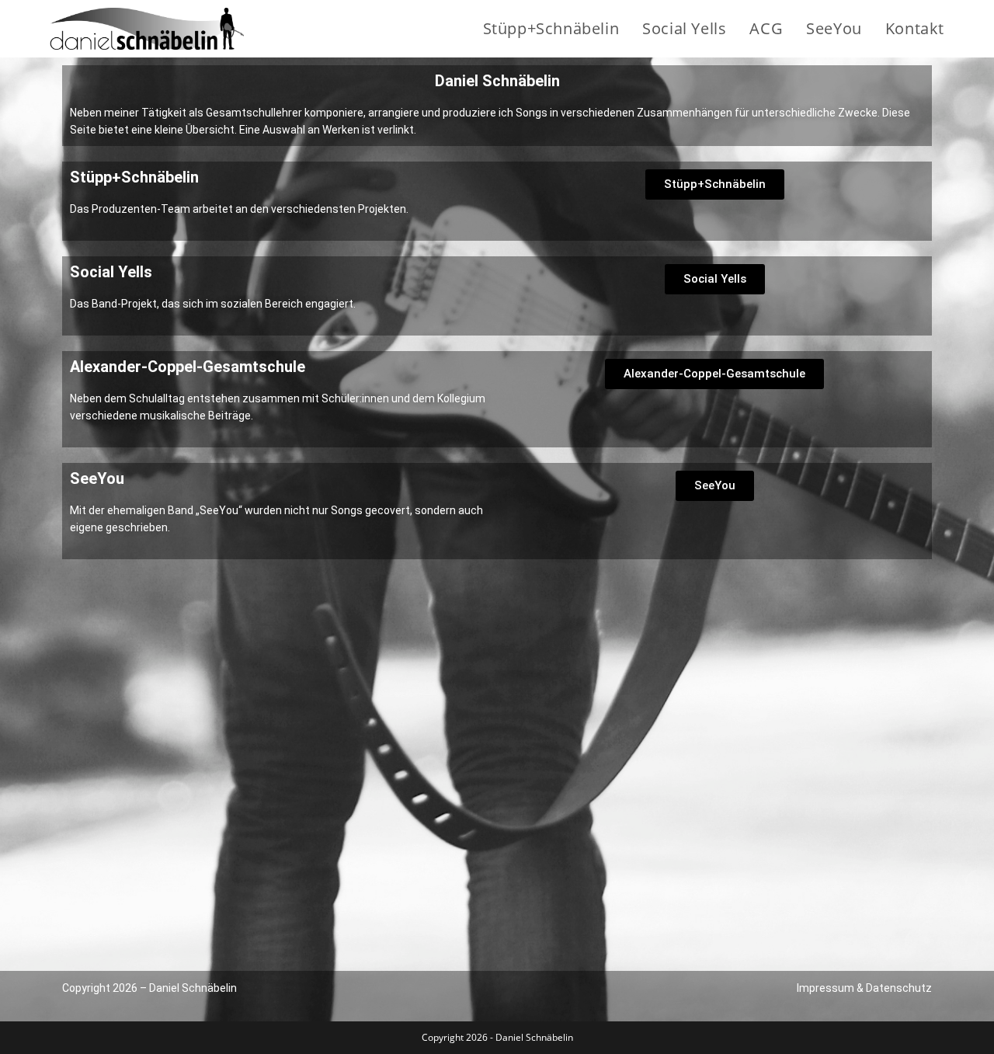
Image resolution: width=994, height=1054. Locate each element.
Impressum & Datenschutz (864, 988)
